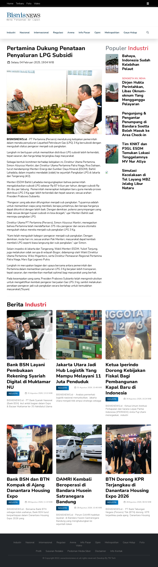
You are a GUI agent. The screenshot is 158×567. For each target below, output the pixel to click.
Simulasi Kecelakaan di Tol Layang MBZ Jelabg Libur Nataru (136, 179)
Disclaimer (101, 551)
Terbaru (20, 3)
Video (37, 3)
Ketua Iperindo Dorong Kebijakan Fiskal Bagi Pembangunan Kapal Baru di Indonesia (125, 378)
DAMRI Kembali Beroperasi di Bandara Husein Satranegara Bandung (73, 490)
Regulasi (58, 32)
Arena (70, 32)
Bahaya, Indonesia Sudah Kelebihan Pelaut (136, 62)
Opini (97, 32)
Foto (29, 3)
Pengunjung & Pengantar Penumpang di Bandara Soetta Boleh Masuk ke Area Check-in (136, 124)
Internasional (41, 32)
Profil (39, 551)
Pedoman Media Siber (79, 551)
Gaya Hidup (130, 32)
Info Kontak (116, 551)
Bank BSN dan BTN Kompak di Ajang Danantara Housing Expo (28, 487)
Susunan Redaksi (55, 551)
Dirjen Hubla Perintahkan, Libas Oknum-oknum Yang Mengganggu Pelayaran (134, 93)
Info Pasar (84, 32)
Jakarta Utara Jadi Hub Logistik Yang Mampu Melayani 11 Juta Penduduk (78, 373)
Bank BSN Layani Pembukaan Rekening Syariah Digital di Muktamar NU (29, 375)
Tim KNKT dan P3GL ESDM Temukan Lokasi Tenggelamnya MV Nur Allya (136, 153)
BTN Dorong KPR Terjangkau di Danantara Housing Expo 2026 (127, 487)
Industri (11, 32)
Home (10, 3)
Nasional (25, 32)
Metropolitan (112, 32)
